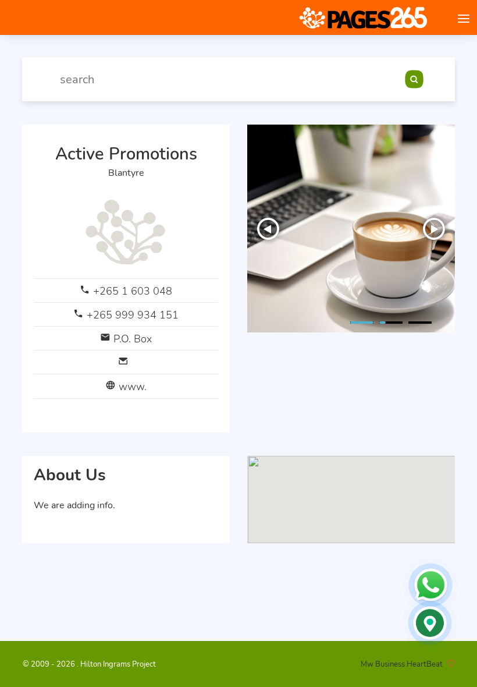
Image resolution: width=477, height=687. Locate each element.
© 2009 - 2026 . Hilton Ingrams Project (89, 664)
